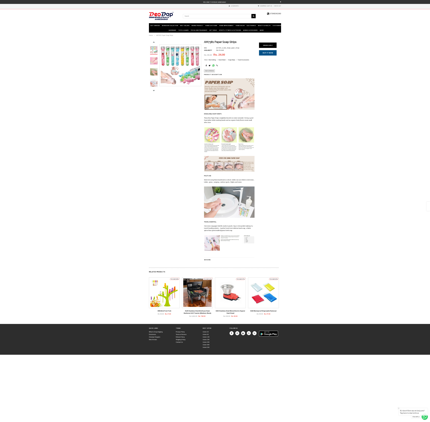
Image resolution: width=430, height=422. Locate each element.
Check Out (277, 6)
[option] (180, 65)
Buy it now (268, 53)
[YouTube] (243, 333)
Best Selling (212, 60)
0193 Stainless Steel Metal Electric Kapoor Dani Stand (230, 312)
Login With (235, 6)
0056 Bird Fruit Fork (164, 311)
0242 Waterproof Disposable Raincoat (263, 311)
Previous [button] (154, 42)
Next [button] (154, 90)
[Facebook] (232, 333)
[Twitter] (209, 65)
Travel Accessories (243, 60)
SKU (205, 48)
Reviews (207, 260)
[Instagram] (237, 333)
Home (151, 35)
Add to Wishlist (209, 71)
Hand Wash (222, 60)
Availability (208, 50)
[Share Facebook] (206, 65)
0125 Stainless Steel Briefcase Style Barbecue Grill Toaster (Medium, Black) (197, 312)
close (280, 1)
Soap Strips (231, 60)
